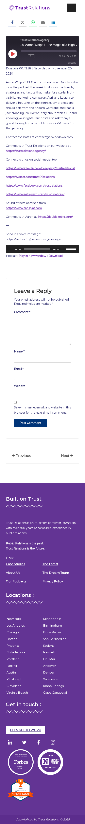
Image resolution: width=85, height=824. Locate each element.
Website (20, 386)
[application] (42, 249)
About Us (13, 573)
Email (19, 369)
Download (56, 256)
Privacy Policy (52, 581)
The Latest (50, 564)
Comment (22, 312)
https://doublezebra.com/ (55, 217)
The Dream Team (55, 573)
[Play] (11, 249)
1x (31, 56)
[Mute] (63, 249)
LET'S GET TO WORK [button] (25, 730)
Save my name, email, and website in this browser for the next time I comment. (42, 410)
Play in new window (32, 256)
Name (19, 351)
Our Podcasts (16, 581)
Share (72, 63)
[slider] (71, 248)
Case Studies (15, 564)
